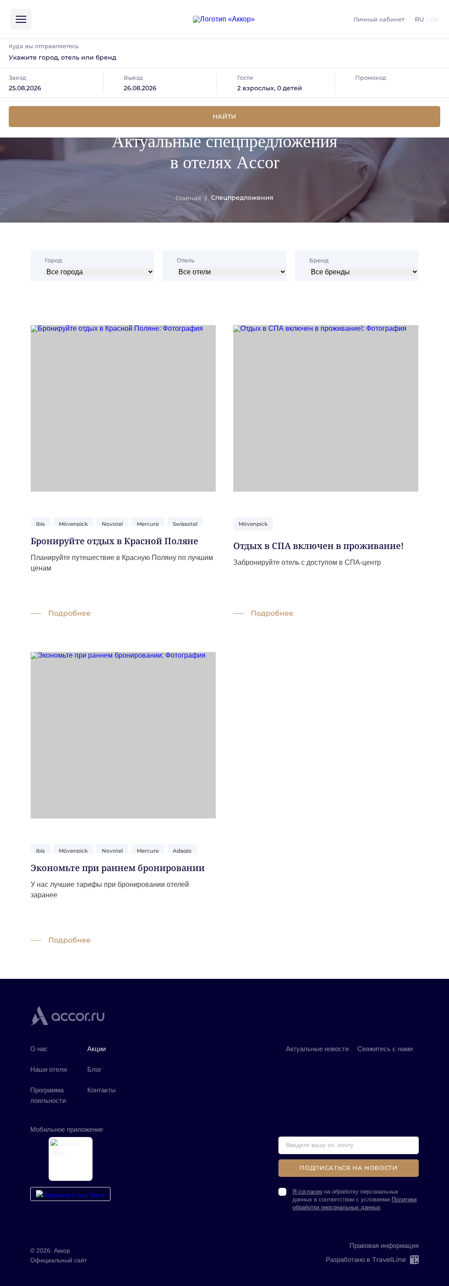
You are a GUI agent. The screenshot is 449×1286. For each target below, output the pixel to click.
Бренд (319, 260)
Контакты (101, 1090)
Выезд (133, 77)
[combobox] (224, 57)
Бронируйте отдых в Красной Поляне (114, 541)
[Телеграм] (341, 1061)
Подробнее (69, 613)
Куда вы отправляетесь (43, 46)
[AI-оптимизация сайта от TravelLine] (413, 1259)
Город (53, 260)
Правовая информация (384, 1245)
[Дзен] (317, 1061)
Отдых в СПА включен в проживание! (318, 546)
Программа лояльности (48, 1095)
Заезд (17, 77)
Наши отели (48, 1069)
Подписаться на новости (348, 1167)
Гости (245, 77)
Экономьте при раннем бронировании (118, 868)
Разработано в (366, 1259)
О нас (39, 1048)
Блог (94, 1069)
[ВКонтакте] (293, 1061)
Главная (188, 198)
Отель (185, 260)
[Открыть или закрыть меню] (21, 19)
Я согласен (307, 1191)
